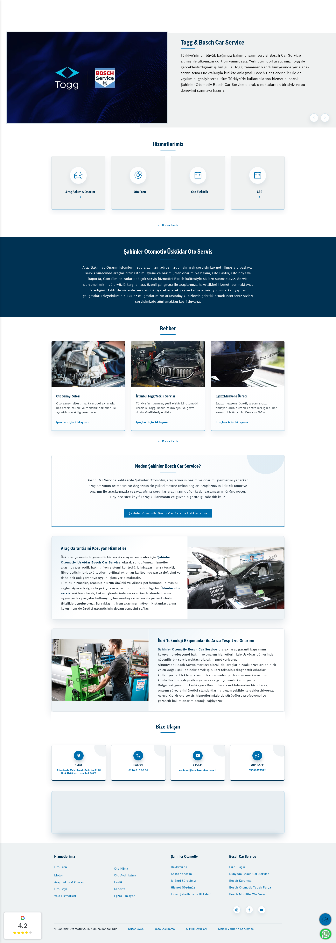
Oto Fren (60, 867)
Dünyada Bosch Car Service (249, 874)
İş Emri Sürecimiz (183, 880)
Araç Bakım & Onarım (69, 882)
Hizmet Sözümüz (183, 887)
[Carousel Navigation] (320, 117)
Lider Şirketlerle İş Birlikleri (191, 894)
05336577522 (257, 770)
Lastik (118, 882)
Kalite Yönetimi (181, 874)
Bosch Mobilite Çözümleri (247, 894)
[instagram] (237, 909)
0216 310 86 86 (138, 770)
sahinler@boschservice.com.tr (198, 770)
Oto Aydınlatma (125, 875)
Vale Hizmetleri (65, 896)
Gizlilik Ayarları (196, 929)
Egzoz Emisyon (124, 896)
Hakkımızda (179, 867)
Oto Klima (121, 868)
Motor (58, 875)
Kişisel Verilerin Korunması (236, 929)
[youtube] (261, 909)
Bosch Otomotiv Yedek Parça (250, 887)
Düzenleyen (136, 929)
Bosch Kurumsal (240, 880)
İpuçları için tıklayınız (72, 422)
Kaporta (119, 889)
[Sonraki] (325, 117)
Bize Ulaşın (237, 867)
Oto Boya (60, 889)
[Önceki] (314, 117)
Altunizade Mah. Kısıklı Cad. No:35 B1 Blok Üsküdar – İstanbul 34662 (79, 772)
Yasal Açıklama (165, 929)
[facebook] (249, 909)
